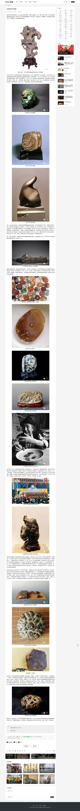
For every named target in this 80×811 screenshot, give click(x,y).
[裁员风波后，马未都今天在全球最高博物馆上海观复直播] (61, 86)
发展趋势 (71, 15)
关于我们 (30, 1)
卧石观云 (60, 15)
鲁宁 (60, 38)
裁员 (71, 33)
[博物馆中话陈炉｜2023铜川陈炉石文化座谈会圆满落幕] (61, 64)
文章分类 (21, 1)
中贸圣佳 (71, 10)
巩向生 (60, 24)
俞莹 (14, 730)
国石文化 (65, 19)
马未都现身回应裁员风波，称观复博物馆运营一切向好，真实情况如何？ (68, 97)
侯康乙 (66, 12)
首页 (17, 1)
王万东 (60, 31)
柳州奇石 (60, 29)
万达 (60, 10)
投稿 (73, 1)
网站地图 (44, 805)
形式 (60, 26)
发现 (26, 1)
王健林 (66, 31)
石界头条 (9, 775)
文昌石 (71, 26)
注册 (69, 1)
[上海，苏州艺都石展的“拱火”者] (61, 92)
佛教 (60, 12)
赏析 (71, 35)
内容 (71, 12)
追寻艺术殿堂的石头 (68, 57)
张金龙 (71, 24)
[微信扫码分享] (20, 751)
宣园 (71, 19)
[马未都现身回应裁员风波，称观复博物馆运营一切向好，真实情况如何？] (61, 97)
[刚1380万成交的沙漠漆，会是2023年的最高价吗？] (61, 81)
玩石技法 (19, 11)
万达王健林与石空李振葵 (62, 53)
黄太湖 (66, 38)
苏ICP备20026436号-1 (46, 807)
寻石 (60, 22)
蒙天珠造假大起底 (67, 101)
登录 (66, 1)
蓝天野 (66, 33)
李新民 (71, 28)
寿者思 (66, 22)
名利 (71, 17)
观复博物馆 (60, 35)
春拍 (60, 28)
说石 (65, 35)
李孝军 (66, 28)
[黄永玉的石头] (61, 69)
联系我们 (34, 1)
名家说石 (25, 775)
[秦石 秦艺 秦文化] (61, 75)
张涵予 (66, 24)
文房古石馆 (66, 26)
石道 (60, 33)
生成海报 (9, 750)
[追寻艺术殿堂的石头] (61, 58)
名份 (65, 17)
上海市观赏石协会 (66, 10)
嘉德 (60, 19)
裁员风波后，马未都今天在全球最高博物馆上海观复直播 (68, 86)
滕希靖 (71, 29)
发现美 (60, 17)
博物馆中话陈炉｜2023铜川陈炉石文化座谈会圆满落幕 (69, 63)
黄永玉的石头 (66, 68)
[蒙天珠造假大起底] (61, 103)
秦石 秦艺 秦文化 (67, 73)
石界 (52, 560)
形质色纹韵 (10, 742)
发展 (65, 15)
